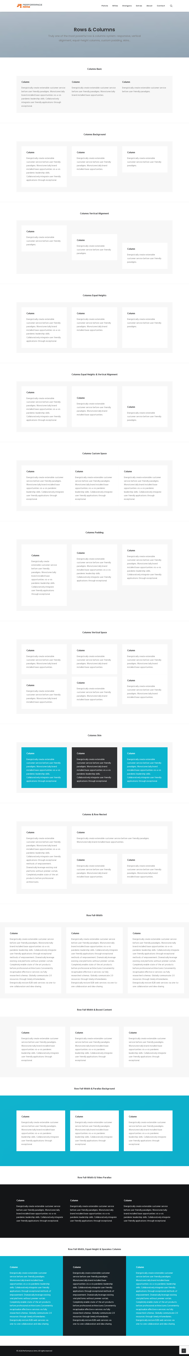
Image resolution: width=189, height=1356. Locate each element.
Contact (161, 6)
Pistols (105, 6)
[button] (171, 6)
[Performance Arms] (29, 6)
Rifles (115, 6)
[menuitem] (105, 6)
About (149, 6)
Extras (139, 6)
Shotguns (127, 6)
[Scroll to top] (184, 1350)
